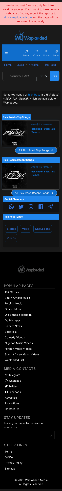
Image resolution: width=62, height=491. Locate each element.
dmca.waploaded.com (18, 17)
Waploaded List (14, 360)
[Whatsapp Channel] (11, 207)
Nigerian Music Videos (19, 343)
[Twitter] (21, 207)
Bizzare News (13, 326)
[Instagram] (31, 207)
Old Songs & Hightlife (18, 314)
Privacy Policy (13, 463)
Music (25, 228)
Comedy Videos (15, 337)
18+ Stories (12, 292)
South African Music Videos (22, 354)
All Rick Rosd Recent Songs (33, 193)
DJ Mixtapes (13, 320)
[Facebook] (41, 207)
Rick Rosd (34, 94)
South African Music (17, 297)
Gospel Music (13, 309)
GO (55, 76)
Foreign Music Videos (18, 348)
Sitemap (10, 468)
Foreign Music (13, 303)
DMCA (9, 457)
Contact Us (12, 409)
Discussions (42, 228)
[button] (7, 52)
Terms (8, 451)
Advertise (11, 397)
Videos (11, 238)
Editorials (11, 331)
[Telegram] (51, 207)
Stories (11, 228)
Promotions (12, 403)
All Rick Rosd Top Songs (35, 150)
